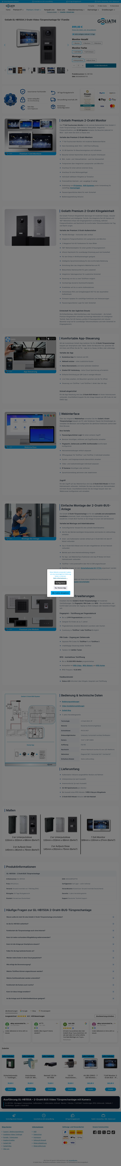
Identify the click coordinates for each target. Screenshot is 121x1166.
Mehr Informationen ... (60, 578)
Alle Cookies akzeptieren (60, 593)
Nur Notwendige (60, 588)
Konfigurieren (60, 583)
